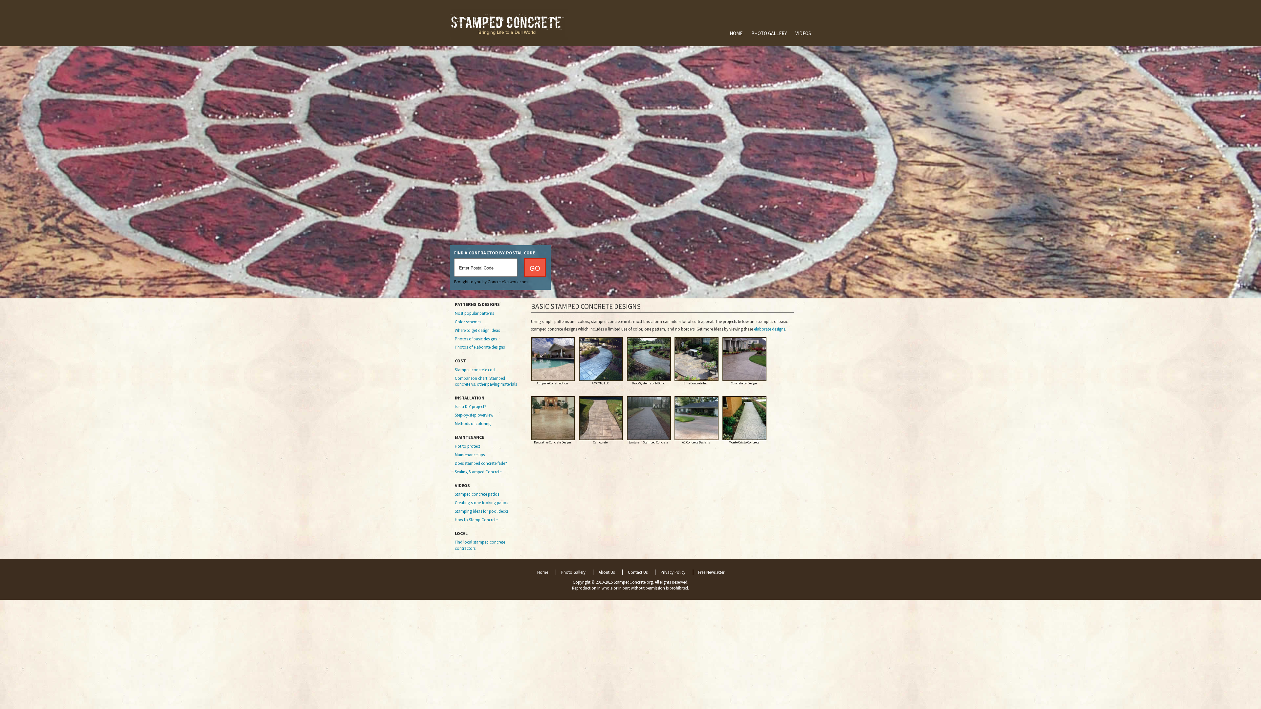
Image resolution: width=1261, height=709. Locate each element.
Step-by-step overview (474, 415)
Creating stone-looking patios (481, 502)
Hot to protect (467, 446)
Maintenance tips (470, 455)
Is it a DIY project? (470, 406)
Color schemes (468, 322)
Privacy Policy (673, 572)
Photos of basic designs (476, 339)
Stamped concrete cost (475, 370)
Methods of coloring (473, 423)
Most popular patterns (474, 313)
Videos (803, 33)
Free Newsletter (711, 572)
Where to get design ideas (477, 330)
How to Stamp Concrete (476, 520)
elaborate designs (769, 329)
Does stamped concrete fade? (481, 463)
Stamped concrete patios (477, 494)
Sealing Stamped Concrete (478, 472)
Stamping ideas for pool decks (481, 511)
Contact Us (638, 572)
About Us (607, 572)
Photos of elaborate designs (480, 347)
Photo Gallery (769, 33)
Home (736, 33)
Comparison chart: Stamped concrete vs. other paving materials (486, 381)
